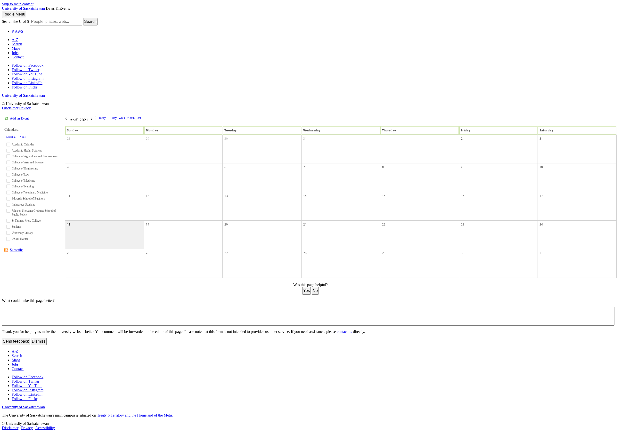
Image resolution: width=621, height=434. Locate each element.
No (315, 291)
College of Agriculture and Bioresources (35, 156)
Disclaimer (10, 108)
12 (147, 196)
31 (305, 139)
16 (462, 196)
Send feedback (16, 341)
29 (147, 139)
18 (68, 224)
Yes (306, 291)
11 (68, 196)
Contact (18, 57)
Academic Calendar (23, 144)
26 (147, 253)
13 (226, 196)
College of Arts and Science (27, 162)
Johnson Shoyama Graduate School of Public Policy (34, 213)
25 (68, 253)
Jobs (15, 53)
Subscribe (16, 250)
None (23, 136)
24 (541, 224)
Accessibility (45, 428)
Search (90, 21)
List (139, 117)
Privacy (25, 108)
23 (462, 224)
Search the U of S (15, 21)
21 (305, 224)
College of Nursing (23, 186)
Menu (14, 14)
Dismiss (39, 341)
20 (226, 224)
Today (102, 117)
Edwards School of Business (28, 198)
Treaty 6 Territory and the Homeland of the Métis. (135, 415)
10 (541, 167)
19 (147, 224)
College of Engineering (25, 168)
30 (226, 139)
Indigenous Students (23, 204)
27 (226, 253)
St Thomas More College (26, 220)
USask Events (20, 239)
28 (68, 139)
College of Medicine (23, 180)
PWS (17, 31)
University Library (22, 232)
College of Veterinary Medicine (30, 192)
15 (383, 196)
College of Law (20, 174)
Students (17, 226)
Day (114, 117)
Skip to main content (17, 4)
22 (383, 224)
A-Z (15, 40)
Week (122, 117)
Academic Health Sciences (27, 150)
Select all (11, 136)
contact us (344, 332)
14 (305, 196)
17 (541, 196)
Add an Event (19, 118)
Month (131, 117)
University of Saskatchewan (23, 8)
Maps (16, 48)
